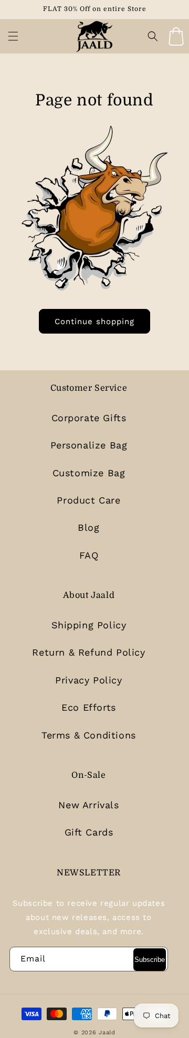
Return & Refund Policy (88, 652)
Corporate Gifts (89, 417)
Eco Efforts (88, 707)
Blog (88, 527)
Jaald (107, 1032)
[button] (13, 36)
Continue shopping (94, 321)
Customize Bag (88, 472)
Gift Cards (89, 832)
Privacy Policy (88, 680)
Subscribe (149, 960)
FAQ (89, 555)
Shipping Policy (89, 624)
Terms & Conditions (88, 735)
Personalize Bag (89, 445)
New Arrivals (88, 804)
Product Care (88, 500)
